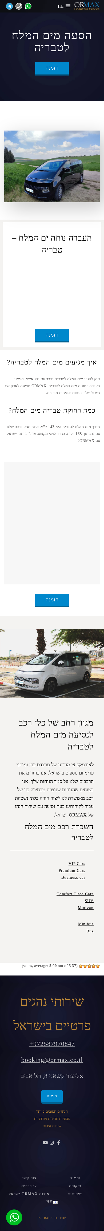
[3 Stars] (89, 966)
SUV (89, 901)
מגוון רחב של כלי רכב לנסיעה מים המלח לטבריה (56, 734)
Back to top (54, 1218)
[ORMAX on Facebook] (58, 1143)
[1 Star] (98, 966)
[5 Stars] (81, 966)
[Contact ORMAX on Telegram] (8, 6)
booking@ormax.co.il (52, 1059)
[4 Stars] (85, 966)
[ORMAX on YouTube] (45, 1143)
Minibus (86, 924)
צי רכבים (29, 1186)
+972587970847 (52, 1043)
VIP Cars (77, 863)
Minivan (86, 908)
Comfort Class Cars (75, 894)
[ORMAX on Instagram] (52, 1143)
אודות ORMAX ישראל (29, 1194)
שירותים (75, 1194)
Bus (90, 931)
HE (61, 6)
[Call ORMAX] (17, 6)
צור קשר (29, 1178)
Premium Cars (72, 870)
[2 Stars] (93, 966)
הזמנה (52, 68)
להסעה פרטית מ (40, 267)
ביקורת (75, 1186)
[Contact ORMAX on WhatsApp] (26, 6)
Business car (73, 877)
